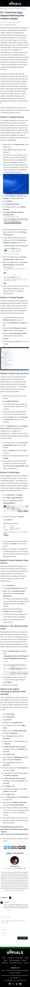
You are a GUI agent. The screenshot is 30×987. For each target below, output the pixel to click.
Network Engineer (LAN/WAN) (10, 868)
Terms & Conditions (14, 960)
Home (3, 8)
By (1, 22)
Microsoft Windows (10, 8)
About (4, 958)
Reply (9, 910)
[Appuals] (15, 3)
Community (10, 958)
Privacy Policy (19, 958)
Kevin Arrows (3, 22)
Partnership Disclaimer (16, 962)
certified (6, 24)
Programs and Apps (21, 8)
